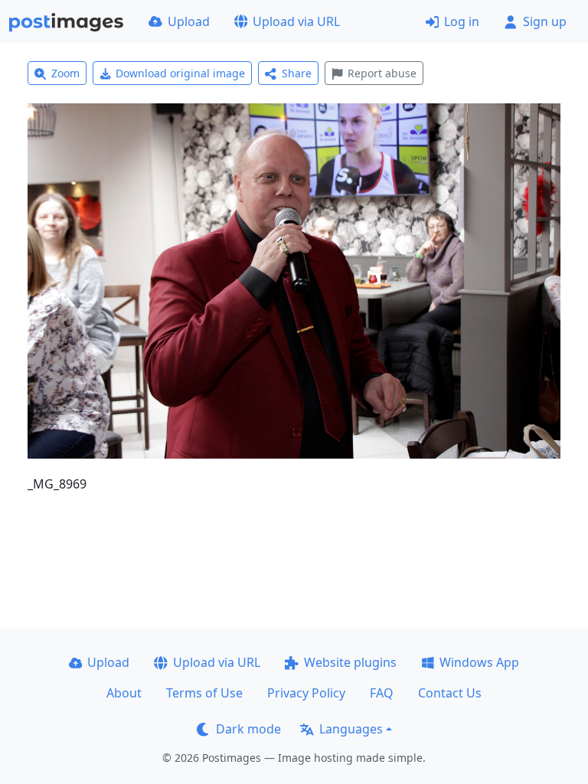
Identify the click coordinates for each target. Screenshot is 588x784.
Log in (461, 21)
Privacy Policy (306, 692)
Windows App (479, 662)
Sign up (545, 21)
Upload (189, 21)
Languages (351, 728)
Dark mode (248, 728)
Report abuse (382, 73)
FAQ (382, 692)
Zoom (65, 73)
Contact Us (450, 692)
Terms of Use (204, 692)
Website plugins (350, 662)
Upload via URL (296, 21)
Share (297, 73)
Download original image (180, 73)
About (124, 692)
